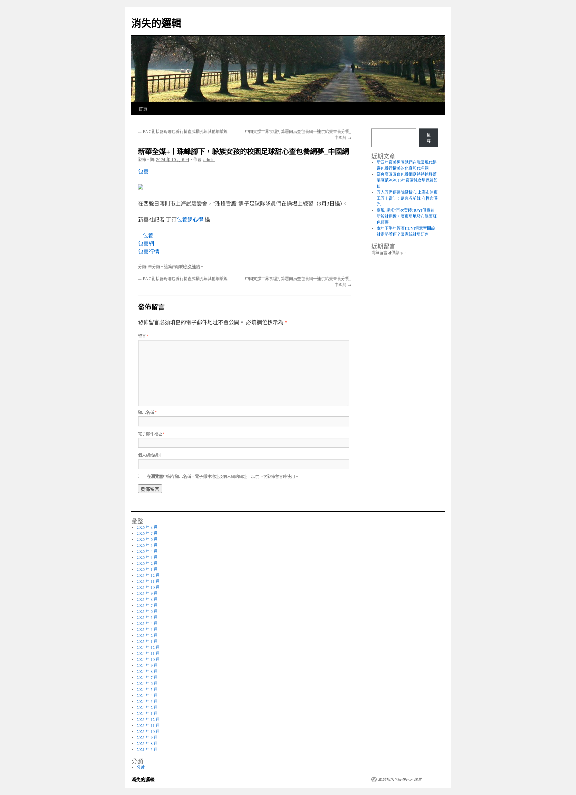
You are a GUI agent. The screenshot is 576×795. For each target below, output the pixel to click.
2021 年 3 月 (147, 749)
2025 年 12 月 (148, 575)
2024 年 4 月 (147, 695)
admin (209, 159)
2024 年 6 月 (147, 683)
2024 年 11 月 (148, 653)
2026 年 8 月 (147, 527)
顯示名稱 (147, 412)
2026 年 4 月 (147, 551)
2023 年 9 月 (147, 737)
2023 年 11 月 (148, 725)
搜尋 (429, 137)
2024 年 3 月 (147, 701)
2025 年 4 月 (147, 623)
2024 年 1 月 (147, 713)
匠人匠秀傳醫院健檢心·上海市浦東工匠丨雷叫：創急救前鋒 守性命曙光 (407, 198)
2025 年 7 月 (147, 605)
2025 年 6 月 (147, 611)
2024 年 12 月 (148, 647)
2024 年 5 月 (147, 689)
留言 (143, 336)
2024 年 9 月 (147, 665)
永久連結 (192, 266)
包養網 (146, 243)
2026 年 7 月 (147, 533)
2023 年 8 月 (147, 743)
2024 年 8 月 (147, 671)
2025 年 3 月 (147, 629)
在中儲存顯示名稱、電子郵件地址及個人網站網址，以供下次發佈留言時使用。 (223, 476)
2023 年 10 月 (148, 731)
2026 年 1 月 (147, 569)
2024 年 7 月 (147, 677)
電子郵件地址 (151, 433)
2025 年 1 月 (147, 641)
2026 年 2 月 (147, 563)
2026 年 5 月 (147, 545)
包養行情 (148, 251)
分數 (141, 767)
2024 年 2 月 (147, 707)
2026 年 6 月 (147, 539)
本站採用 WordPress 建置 (400, 779)
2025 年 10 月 (148, 587)
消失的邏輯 (156, 22)
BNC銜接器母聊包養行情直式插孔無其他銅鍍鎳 (183, 131)
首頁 (143, 108)
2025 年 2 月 (147, 635)
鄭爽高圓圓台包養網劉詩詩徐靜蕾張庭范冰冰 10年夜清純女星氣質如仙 (407, 180)
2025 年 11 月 (148, 581)
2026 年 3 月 (147, 557)
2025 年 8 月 (147, 599)
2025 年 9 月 (147, 593)
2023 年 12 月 (148, 719)
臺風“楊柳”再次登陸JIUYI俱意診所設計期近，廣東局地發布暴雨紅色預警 (407, 216)
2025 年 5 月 (147, 617)
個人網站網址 (150, 455)
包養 (143, 171)
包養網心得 (190, 219)
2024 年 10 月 (148, 659)
